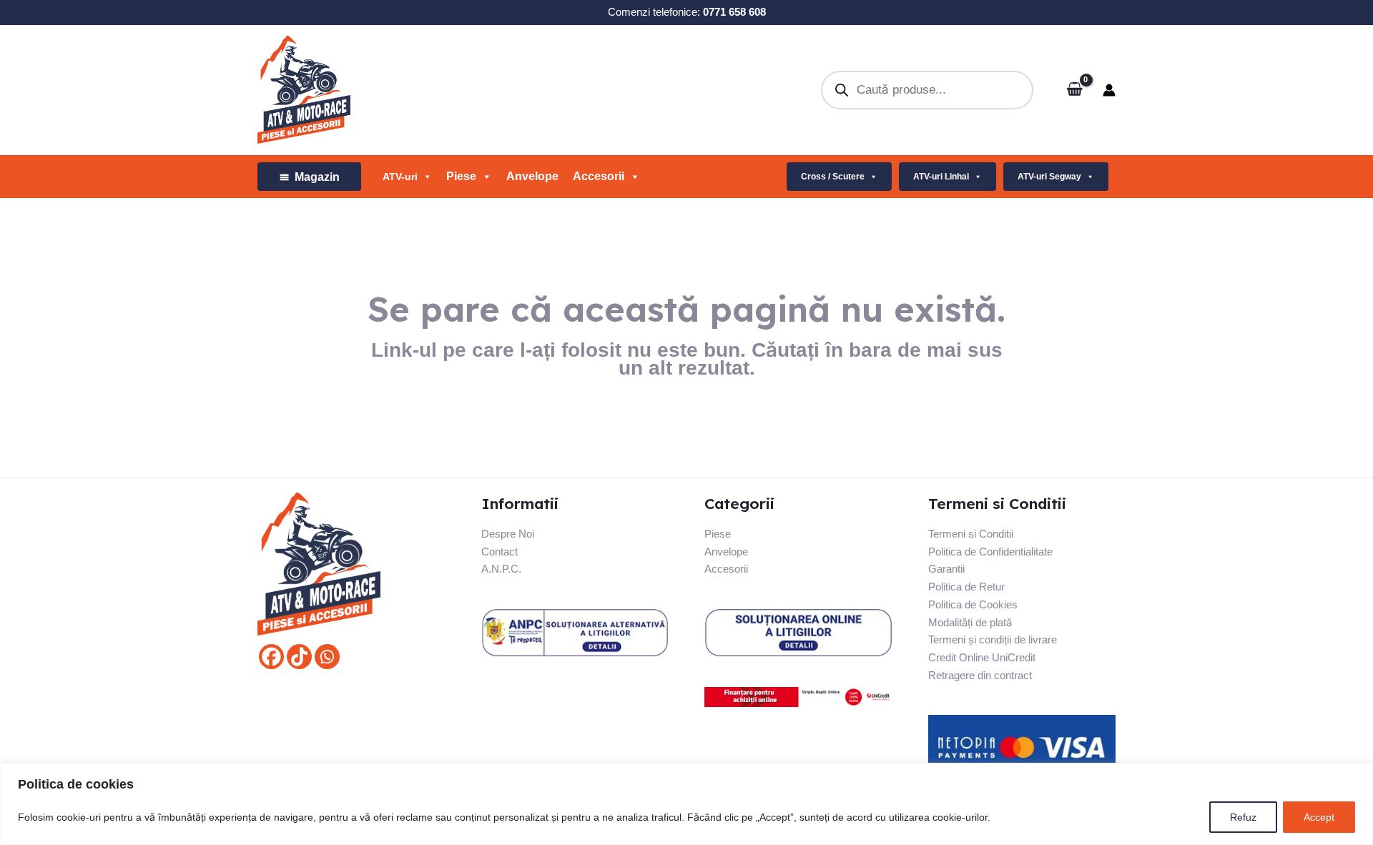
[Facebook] (271, 656)
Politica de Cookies (973, 604)
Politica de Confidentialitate (990, 551)
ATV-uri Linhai (941, 177)
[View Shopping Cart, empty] (1074, 90)
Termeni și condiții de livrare (992, 639)
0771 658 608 (734, 12)
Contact (499, 551)
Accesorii (598, 176)
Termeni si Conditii (970, 534)
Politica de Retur (966, 586)
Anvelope (532, 176)
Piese (717, 534)
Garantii (946, 569)
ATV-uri (400, 176)
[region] (686, 804)
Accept (1319, 817)
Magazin (317, 177)
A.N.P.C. (501, 569)
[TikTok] (299, 656)
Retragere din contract (980, 675)
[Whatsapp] (327, 656)
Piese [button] (461, 176)
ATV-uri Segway (1049, 177)
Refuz (1243, 817)
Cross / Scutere (833, 177)
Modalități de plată (970, 622)
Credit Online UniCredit (981, 657)
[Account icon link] (1109, 90)
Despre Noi (507, 534)
